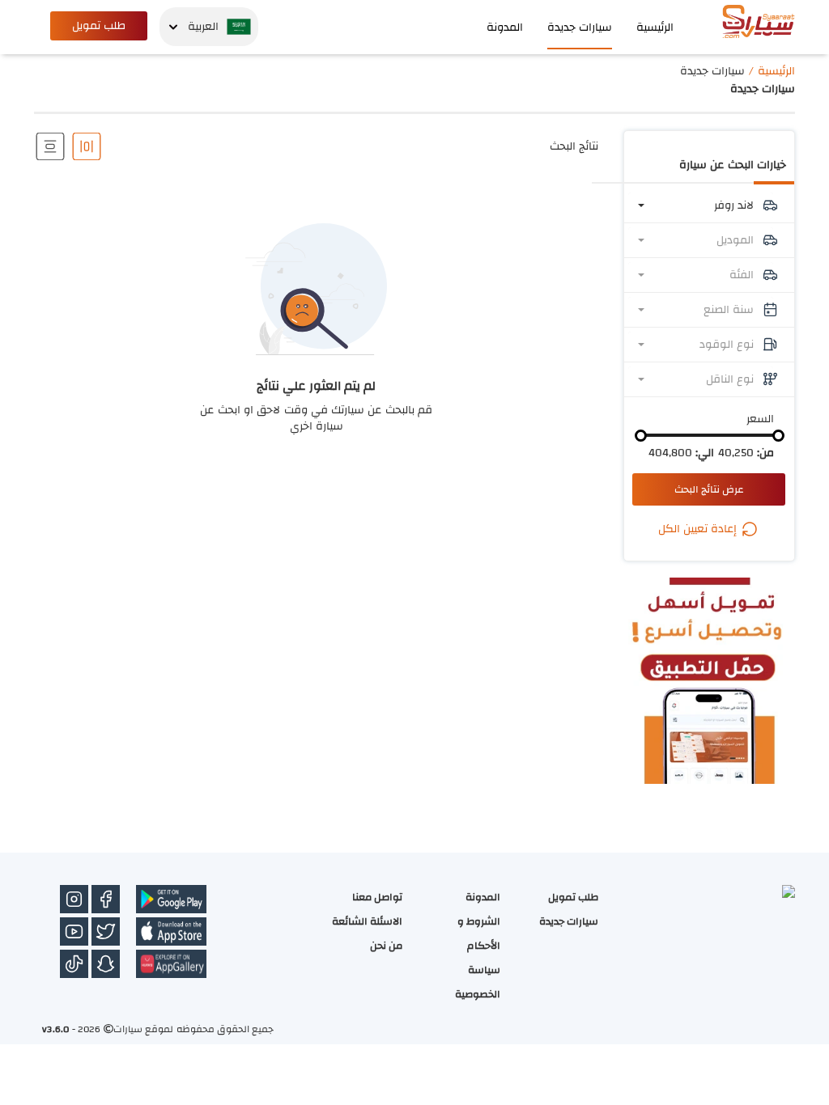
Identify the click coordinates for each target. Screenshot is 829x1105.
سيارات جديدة (579, 27)
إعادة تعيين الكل (699, 529)
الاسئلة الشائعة (367, 921)
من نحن (386, 945)
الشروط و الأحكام (478, 933)
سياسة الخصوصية (477, 982)
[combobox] (701, 205)
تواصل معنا (377, 897)
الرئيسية (655, 27)
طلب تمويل (98, 25)
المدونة (505, 27)
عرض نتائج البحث (709, 489)
